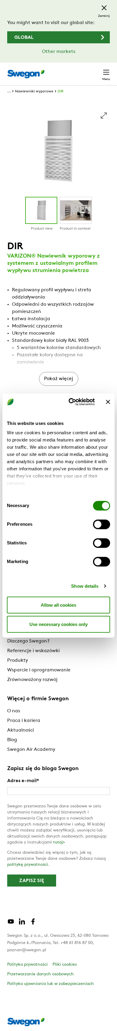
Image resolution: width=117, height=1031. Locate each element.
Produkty (17, 660)
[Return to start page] (25, 74)
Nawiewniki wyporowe (34, 91)
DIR (61, 91)
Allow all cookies (58, 604)
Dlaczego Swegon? (28, 641)
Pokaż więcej (58, 378)
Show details (84, 586)
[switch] (101, 524)
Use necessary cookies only (58, 624)
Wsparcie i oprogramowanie (38, 670)
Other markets (58, 51)
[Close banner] (108, 402)
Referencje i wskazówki (33, 651)
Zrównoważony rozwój (32, 679)
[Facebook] (33, 923)
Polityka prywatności (27, 964)
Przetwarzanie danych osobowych (40, 974)
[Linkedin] (22, 923)
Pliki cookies (64, 964)
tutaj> (59, 842)
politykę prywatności (27, 864)
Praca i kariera (23, 720)
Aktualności (20, 730)
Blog (12, 740)
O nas (13, 711)
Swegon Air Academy (31, 749)
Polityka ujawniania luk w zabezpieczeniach (50, 984)
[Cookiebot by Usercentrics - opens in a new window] (71, 402)
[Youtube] (10, 923)
